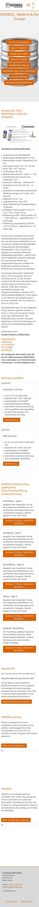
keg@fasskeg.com (15, 887)
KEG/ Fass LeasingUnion (13, 745)
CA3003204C (6, 342)
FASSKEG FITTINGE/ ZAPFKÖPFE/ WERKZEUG (19, 522)
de (33, 3)
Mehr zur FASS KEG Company (15, 820)
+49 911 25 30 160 (15, 884)
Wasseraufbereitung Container (16, 701)
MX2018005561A (8, 339)
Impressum (11, 901)
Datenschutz (27, 901)
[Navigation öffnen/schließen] (28, 5)
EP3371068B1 (7, 347)
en (33, 7)
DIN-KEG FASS (10, 463)
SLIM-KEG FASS (10, 420)
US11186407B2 (7, 344)
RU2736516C (6, 350)
